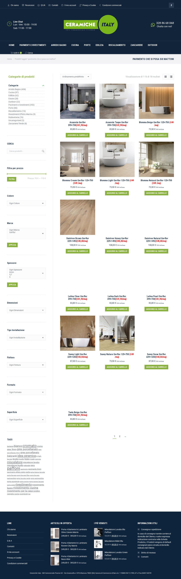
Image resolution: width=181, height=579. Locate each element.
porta (28, 472)
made (32, 459)
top (29, 494)
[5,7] (25, 274)
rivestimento (23, 484)
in (37, 456)
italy (39, 456)
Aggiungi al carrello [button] (77, 135)
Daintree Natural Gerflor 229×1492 (156, 239)
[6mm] (25, 272)
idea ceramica (27, 455)
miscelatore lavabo (31, 462)
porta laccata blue (23, 475)
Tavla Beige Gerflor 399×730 (77, 413)
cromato (30, 446)
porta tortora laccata (36, 482)
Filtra (12, 179)
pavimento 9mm (34, 469)
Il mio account (13, 552)
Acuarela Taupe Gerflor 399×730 (117, 123)
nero (33, 465)
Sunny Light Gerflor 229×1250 (77, 355)
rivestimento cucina (25, 487)
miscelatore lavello (15, 465)
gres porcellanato (27, 449)
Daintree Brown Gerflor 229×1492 (77, 239)
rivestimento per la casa (20, 490)
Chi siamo (11, 529)
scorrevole (24, 494)
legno (27, 459)
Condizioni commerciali (17, 563)
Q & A (9, 541)
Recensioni (12, 535)
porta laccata (11, 475)
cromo (40, 446)
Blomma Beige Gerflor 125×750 (156, 123)
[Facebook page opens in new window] (171, 5)
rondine (36, 491)
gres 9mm (12, 449)
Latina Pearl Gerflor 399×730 (156, 297)
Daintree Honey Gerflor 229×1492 (117, 239)
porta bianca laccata (37, 472)
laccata (9, 459)
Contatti (10, 546)
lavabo (16, 459)
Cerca (42, 151)
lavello (21, 459)
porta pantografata (37, 478)
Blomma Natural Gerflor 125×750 (156, 181)
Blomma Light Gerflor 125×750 (117, 181)
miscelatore (14, 462)
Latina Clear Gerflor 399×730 (77, 297)
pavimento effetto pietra (16, 472)
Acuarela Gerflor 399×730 (77, 123)
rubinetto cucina (13, 494)
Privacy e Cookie (14, 558)
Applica (12, 245)
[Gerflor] (25, 232)
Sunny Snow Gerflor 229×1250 (156, 355)
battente (10, 446)
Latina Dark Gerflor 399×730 (117, 297)
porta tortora (24, 482)
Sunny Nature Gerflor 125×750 (117, 355)
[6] (25, 277)
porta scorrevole (13, 482)
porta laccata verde (23, 478)
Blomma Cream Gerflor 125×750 (77, 181)
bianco (18, 446)
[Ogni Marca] (25, 230)
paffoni (13, 468)
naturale (27, 465)
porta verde (11, 485)
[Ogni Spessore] (25, 270)
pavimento (24, 469)
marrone (38, 459)
